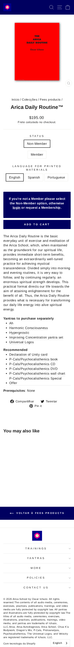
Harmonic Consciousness (28, 328)
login (17, 207)
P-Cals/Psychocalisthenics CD (32, 364)
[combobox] (60, 643)
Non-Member (37, 144)
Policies (36, 577)
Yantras (36, 558)
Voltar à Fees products (40, 513)
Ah (11, 323)
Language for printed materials (37, 168)
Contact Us (36, 587)
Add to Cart (37, 224)
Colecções (29, 99)
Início (15, 99)
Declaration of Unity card (28, 354)
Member (37, 154)
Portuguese (56, 177)
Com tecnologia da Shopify (19, 643)
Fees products (50, 99)
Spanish (34, 177)
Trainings (36, 548)
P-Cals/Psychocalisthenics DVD (33, 369)
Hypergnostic (19, 333)
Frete (21, 122)
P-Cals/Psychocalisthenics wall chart (37, 373)
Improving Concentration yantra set (36, 337)
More (36, 568)
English (14, 177)
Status (37, 136)
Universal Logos (21, 342)
